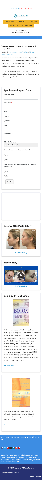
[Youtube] (8, 448)
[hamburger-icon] (4, 3)
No (7, 159)
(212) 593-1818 (14, 8)
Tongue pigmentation (7, 54)
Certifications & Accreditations (25, 437)
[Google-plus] (16, 448)
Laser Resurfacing (23, 52)
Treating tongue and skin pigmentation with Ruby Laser (18, 47)
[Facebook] (2, 448)
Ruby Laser (32, 52)
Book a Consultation (35, 476)
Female (8, 120)
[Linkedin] (13, 448)
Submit (9, 181)
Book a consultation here (26, 8)
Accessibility (4, 455)
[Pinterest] (19, 448)
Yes (7, 155)
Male (7, 116)
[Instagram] (10, 448)
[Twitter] (5, 448)
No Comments (13, 52)
